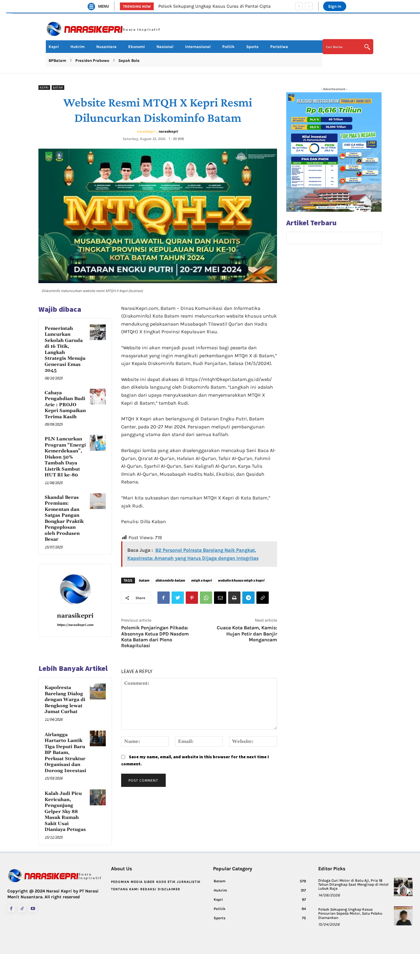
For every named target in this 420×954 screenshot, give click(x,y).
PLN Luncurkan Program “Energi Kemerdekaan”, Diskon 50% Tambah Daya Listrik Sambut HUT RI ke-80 (65, 457)
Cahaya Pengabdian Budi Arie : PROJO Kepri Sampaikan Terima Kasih (65, 405)
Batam (58, 88)
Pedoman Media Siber (133, 882)
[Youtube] (33, 908)
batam (144, 580)
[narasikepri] (75, 589)
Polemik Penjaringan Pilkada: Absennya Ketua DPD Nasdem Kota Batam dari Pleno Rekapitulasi (155, 636)
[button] (348, 47)
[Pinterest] (192, 597)
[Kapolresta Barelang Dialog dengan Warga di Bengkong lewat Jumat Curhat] (98, 691)
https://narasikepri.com (75, 625)
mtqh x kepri (201, 580)
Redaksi (148, 889)
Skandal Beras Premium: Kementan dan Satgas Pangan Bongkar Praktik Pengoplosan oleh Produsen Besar (64, 519)
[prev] (299, 6)
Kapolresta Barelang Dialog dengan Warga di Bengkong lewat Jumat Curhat (65, 700)
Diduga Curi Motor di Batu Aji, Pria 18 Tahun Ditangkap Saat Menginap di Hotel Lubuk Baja (353, 884)
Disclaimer (169, 889)
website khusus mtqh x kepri (241, 580)
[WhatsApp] (206, 597)
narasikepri (168, 131)
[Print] (234, 597)
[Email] (220, 597)
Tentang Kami (125, 889)
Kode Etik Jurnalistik (178, 882)
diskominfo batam (170, 580)
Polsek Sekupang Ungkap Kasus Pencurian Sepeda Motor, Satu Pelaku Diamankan (350, 913)
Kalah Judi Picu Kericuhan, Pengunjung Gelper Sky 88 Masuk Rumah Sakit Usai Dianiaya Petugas (65, 811)
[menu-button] (91, 6)
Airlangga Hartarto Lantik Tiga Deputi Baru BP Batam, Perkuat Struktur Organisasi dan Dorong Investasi (65, 753)
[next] (309, 6)
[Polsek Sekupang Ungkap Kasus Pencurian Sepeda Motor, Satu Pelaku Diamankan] (403, 915)
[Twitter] (178, 597)
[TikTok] (22, 908)
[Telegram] (248, 597)
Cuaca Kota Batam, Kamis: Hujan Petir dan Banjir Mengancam (247, 633)
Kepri (44, 88)
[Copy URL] (262, 597)
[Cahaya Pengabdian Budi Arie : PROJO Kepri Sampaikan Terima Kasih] (98, 397)
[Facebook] (163, 597)
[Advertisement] (334, 291)
